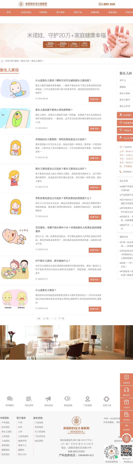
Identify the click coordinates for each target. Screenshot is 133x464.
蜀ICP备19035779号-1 (83, 440)
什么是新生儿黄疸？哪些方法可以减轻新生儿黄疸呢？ (63, 80)
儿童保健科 (23, 436)
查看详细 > (95, 99)
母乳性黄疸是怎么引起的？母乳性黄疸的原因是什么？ (63, 198)
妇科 (20, 427)
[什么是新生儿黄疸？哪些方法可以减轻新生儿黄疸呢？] (15, 89)
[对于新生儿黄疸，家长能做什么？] (15, 269)
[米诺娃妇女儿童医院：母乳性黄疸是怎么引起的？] (15, 148)
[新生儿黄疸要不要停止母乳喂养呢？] (15, 118)
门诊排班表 (40, 436)
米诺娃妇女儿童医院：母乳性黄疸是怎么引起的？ (61, 139)
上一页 (45, 319)
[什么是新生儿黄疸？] (15, 298)
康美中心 (22, 445)
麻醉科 (21, 450)
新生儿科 (25, 61)
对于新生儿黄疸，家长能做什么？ (53, 260)
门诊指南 (39, 422)
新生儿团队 (7, 431)
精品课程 (39, 441)
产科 (20, 422)
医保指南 (39, 427)
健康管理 (22, 441)
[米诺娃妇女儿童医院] (66, 4)
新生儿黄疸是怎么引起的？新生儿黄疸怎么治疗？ (61, 168)
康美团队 (6, 445)
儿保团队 (6, 441)
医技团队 (6, 454)
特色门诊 (78, 12)
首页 (9, 12)
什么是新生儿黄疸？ (45, 290)
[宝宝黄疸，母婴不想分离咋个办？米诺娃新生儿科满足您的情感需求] (15, 236)
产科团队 (6, 422)
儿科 (20, 431)
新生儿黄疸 (37, 61)
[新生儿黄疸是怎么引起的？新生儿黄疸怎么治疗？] (15, 177)
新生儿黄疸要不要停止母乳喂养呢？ (54, 110)
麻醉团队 (6, 450)
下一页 (61, 319)
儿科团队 (6, 436)
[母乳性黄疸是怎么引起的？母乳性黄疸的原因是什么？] (15, 206)
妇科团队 (6, 427)
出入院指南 (40, 431)
